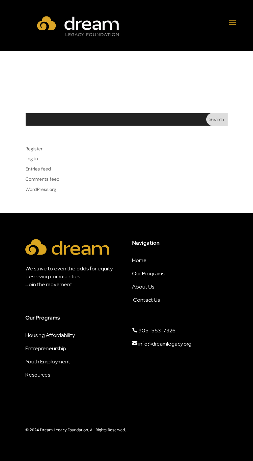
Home (139, 260)
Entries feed (38, 169)
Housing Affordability (50, 335)
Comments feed (42, 179)
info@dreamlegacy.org (161, 343)
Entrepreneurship (45, 348)
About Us (143, 286)
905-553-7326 (154, 330)
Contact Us (146, 299)
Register (33, 149)
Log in (31, 159)
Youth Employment (47, 361)
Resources (37, 374)
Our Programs (148, 273)
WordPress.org (40, 189)
